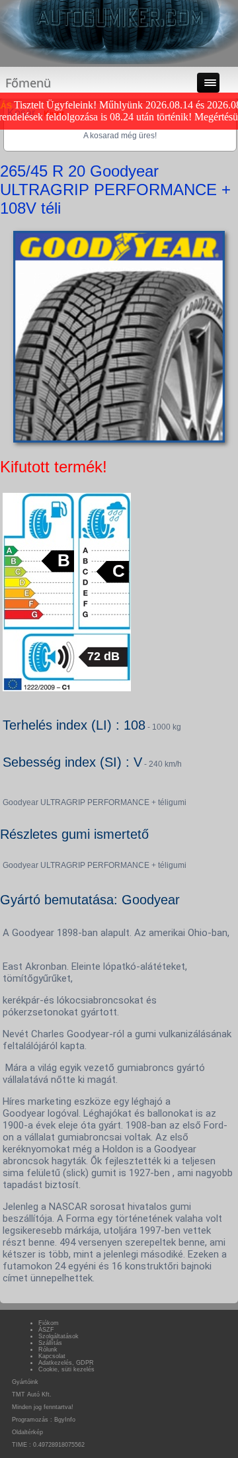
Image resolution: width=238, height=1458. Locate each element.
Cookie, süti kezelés (66, 1369)
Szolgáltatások (58, 1336)
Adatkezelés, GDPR (66, 1362)
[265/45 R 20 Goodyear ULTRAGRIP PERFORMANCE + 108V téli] (119, 442)
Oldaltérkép (27, 1432)
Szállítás (50, 1343)
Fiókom (48, 1323)
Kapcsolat (51, 1356)
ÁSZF (46, 1329)
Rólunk (48, 1349)
